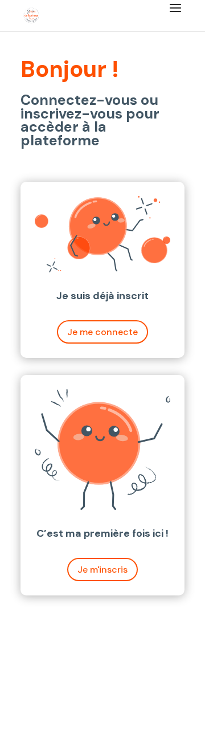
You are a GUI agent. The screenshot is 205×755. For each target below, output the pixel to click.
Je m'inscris (102, 570)
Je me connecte (102, 332)
